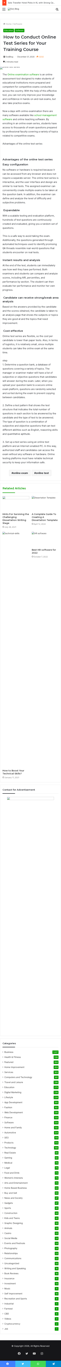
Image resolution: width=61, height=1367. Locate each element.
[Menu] (3, 10)
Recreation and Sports (15, 1298)
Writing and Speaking (15, 1268)
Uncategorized (11, 1263)
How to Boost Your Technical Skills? (13, 772)
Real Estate (10, 1152)
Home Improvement (14, 1067)
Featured (8, 1062)
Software (17, 24)
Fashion (8, 1107)
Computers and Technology (18, 1077)
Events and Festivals (14, 1243)
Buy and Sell (10, 1193)
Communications (12, 1258)
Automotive (10, 1132)
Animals (8, 1228)
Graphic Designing (13, 1223)
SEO (6, 1137)
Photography (10, 1248)
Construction (10, 1213)
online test (42, 473)
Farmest (8, 1308)
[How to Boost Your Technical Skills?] (16, 650)
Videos (7, 1318)
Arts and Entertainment (16, 1183)
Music (7, 1288)
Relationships (11, 1253)
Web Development (13, 1112)
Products (8, 1142)
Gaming (8, 1157)
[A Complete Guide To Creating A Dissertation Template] (45, 503)
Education (8, 30)
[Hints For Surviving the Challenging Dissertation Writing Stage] (16, 503)
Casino (7, 1233)
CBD (6, 1313)
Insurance (9, 1278)
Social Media (10, 1238)
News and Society (13, 1198)
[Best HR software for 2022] (45, 539)
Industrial (9, 1303)
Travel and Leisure (13, 1082)
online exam (20, 473)
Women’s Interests (13, 1178)
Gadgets (8, 1203)
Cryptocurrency (12, 1324)
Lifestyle (8, 1097)
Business (8, 1052)
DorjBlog (9, 57)
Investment (10, 1283)
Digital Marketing (12, 1092)
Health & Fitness (12, 1057)
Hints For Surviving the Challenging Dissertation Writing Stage (16, 519)
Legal (7, 1168)
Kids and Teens (12, 1218)
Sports (7, 1208)
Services (8, 1072)
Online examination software (23, 74)
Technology (10, 1147)
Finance (8, 1117)
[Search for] (57, 10)
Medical (8, 1162)
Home (8, 24)
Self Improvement (13, 1293)
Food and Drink (11, 1173)
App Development (13, 1102)
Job (6, 1329)
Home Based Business (15, 1188)
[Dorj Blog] (13, 9)
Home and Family (13, 1127)
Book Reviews (11, 1273)
